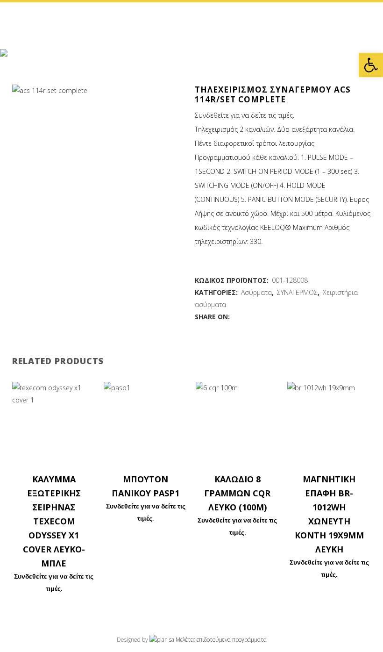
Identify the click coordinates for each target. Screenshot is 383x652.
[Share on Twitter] (245, 316)
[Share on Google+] (255, 316)
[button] (371, 65)
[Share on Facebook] (236, 316)
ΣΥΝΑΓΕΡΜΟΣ (297, 292)
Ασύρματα (256, 292)
